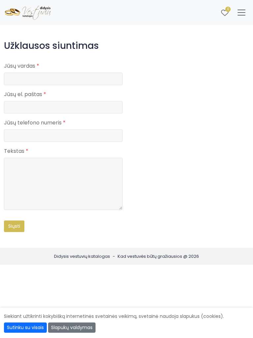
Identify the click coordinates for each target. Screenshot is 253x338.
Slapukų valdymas (72, 327)
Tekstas (16, 151)
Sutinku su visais (25, 327)
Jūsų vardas (21, 66)
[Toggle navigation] (241, 12)
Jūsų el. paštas (25, 94)
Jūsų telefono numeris (35, 122)
